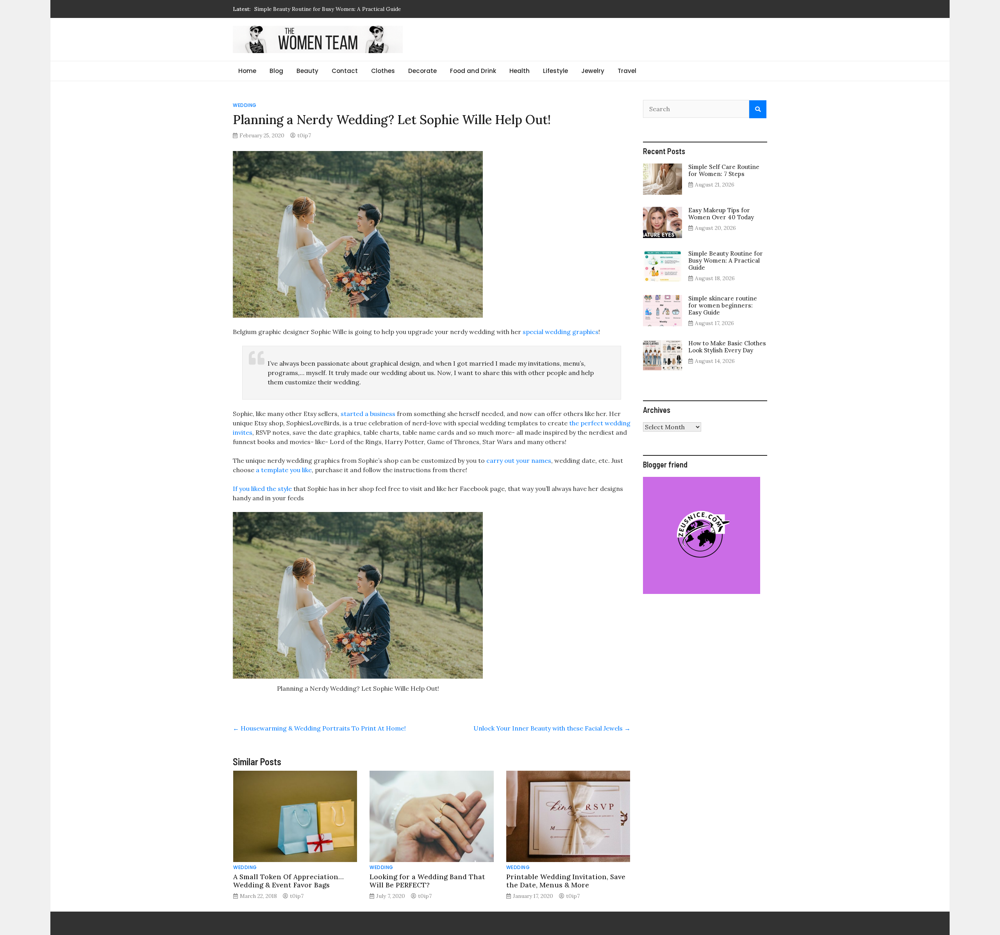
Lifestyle (555, 71)
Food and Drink (473, 71)
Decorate (422, 71)
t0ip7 (304, 135)
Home (247, 71)
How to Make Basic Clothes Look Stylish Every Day (727, 347)
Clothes (383, 71)
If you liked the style (262, 488)
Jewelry (592, 71)
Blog (276, 71)
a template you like (284, 470)
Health (519, 71)
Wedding (245, 105)
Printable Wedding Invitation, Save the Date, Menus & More (565, 880)
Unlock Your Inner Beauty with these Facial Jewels (551, 728)
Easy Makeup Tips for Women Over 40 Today (721, 213)
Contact (345, 71)
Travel (627, 71)
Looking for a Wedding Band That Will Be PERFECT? (427, 880)
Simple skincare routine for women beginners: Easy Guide (327, 8)
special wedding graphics (559, 332)
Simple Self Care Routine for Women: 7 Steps (723, 170)
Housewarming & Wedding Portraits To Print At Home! (319, 728)
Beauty (307, 71)
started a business (367, 414)
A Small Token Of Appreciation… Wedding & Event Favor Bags (288, 880)
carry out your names (518, 460)
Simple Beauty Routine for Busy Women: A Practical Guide (725, 260)
